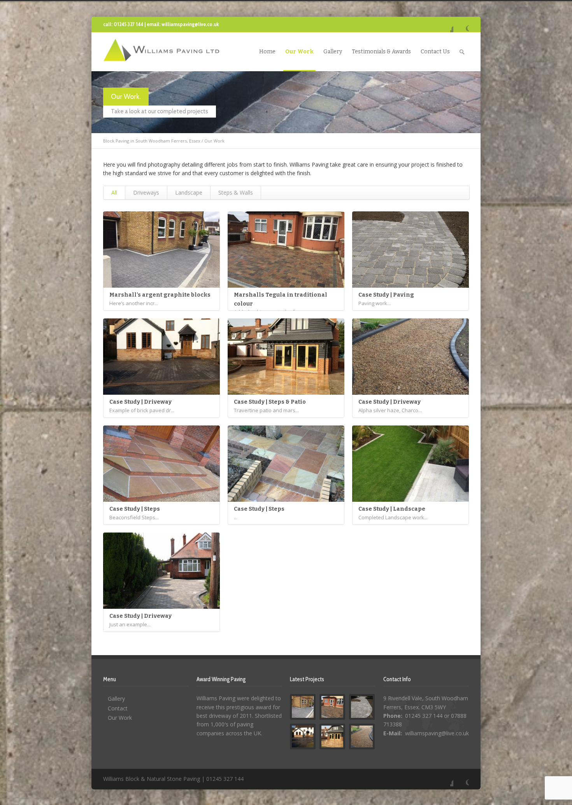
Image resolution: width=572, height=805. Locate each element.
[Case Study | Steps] (161, 463)
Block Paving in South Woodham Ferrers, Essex (151, 141)
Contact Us (435, 51)
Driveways (146, 192)
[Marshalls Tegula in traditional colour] (286, 249)
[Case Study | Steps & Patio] (286, 356)
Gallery (332, 51)
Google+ (461, 24)
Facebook (445, 24)
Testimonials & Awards (381, 51)
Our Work (299, 51)
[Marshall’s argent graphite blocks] (161, 249)
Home (267, 51)
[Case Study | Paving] (410, 249)
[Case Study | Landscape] (410, 463)
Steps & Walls (235, 192)
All (114, 192)
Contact (118, 708)
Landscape (188, 192)
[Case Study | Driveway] (161, 356)
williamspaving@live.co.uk (437, 733)
